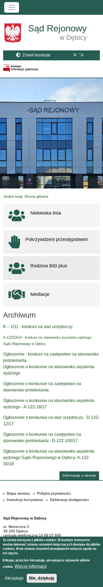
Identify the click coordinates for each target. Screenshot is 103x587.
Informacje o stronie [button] (79, 475)
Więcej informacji (31, 566)
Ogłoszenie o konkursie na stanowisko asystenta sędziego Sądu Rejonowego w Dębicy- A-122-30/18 (48, 457)
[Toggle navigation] (11, 7)
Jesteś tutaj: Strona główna (25, 196)
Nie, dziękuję (41, 578)
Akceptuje (14, 578)
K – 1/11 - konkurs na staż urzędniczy (38, 326)
